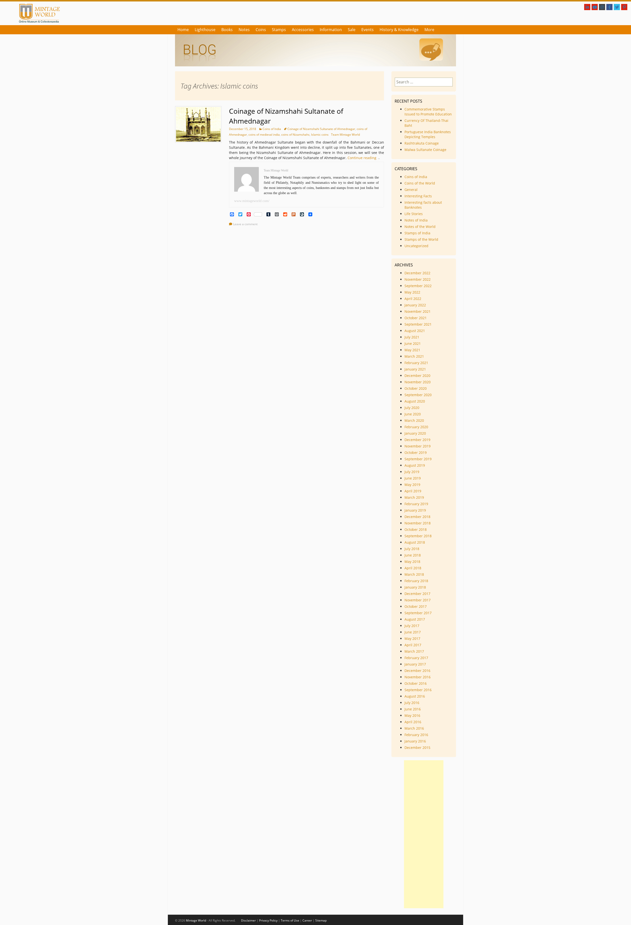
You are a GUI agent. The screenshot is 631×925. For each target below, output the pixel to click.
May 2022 (412, 292)
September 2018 (418, 536)
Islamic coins (320, 134)
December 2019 (417, 439)
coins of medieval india (264, 134)
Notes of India (416, 220)
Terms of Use (290, 920)
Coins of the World (419, 183)
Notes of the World (420, 226)
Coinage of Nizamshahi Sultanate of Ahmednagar (321, 129)
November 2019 (417, 446)
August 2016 (414, 696)
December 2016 (417, 670)
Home (183, 29)
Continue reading (365, 157)
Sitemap (321, 920)
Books (227, 29)
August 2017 (414, 619)
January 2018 (415, 587)
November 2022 (417, 279)
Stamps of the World (421, 239)
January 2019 (415, 510)
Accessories (303, 29)
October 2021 (415, 317)
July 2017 (411, 625)
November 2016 (417, 677)
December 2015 (417, 747)
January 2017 (415, 664)
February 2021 (416, 362)
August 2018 (414, 542)
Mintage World (196, 920)
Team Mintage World (345, 134)
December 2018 (417, 516)
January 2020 (415, 433)
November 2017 (417, 600)
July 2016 (411, 702)
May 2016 (412, 715)
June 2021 (412, 343)
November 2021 (417, 311)
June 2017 (412, 632)
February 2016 (416, 734)
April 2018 (412, 568)
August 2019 (414, 465)
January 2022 (415, 305)
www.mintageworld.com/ (251, 201)
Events (367, 29)
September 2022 (418, 285)
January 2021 (415, 369)
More (429, 29)
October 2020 (415, 388)
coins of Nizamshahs (295, 134)
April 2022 (412, 298)
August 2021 (414, 330)
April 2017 (412, 645)
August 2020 (414, 401)
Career (307, 920)
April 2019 (412, 491)
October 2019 (415, 452)
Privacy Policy (268, 920)
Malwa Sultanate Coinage (425, 149)
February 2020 (416, 427)
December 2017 (417, 593)
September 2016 (418, 689)
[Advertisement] (423, 834)
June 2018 (412, 555)
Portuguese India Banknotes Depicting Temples (427, 134)
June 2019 (412, 478)
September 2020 (418, 394)
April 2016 (412, 722)
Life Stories (413, 213)
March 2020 (414, 420)
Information (331, 29)
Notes (244, 29)
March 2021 (414, 356)
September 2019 (418, 459)
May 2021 (412, 350)
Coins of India (272, 129)
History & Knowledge (399, 29)
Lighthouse (205, 29)
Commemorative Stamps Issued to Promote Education (428, 111)
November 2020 (417, 382)
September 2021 (418, 324)
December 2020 (417, 375)
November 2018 (417, 523)
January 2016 (415, 741)
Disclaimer (248, 920)
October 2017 (415, 606)
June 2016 (412, 709)
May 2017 (412, 638)
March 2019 (414, 497)
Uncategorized (416, 245)
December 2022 (417, 273)
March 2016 (414, 728)
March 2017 (414, 651)
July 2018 (411, 548)
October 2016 (415, 683)
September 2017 (418, 612)
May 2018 (412, 561)
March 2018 (414, 574)
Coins (261, 29)
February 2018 (416, 580)
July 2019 (411, 471)
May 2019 (412, 484)
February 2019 (416, 503)
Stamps (279, 29)
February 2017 (416, 657)
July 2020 (411, 407)
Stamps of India (417, 233)
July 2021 (411, 337)
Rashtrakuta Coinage (421, 143)
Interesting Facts (418, 196)
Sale (351, 29)
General (411, 189)
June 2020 (412, 414)
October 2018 (415, 529)
